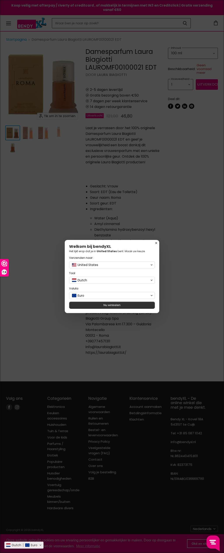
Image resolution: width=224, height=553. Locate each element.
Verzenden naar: (81, 258)
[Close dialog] (156, 243)
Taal (72, 273)
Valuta (73, 288)
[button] (24, 545)
